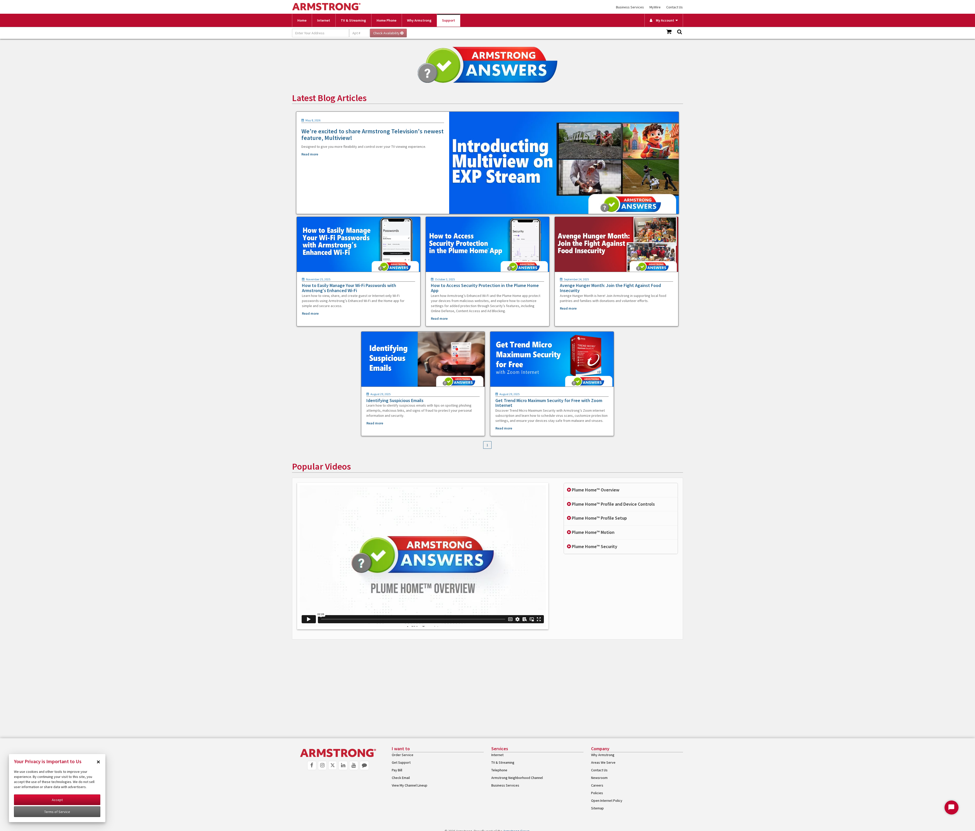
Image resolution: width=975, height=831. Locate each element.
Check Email (401, 777)
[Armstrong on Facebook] (311, 765)
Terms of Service (57, 811)
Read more (309, 154)
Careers (597, 785)
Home (301, 20)
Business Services (630, 7)
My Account (664, 20)
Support (448, 20)
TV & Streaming (353, 20)
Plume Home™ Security (594, 546)
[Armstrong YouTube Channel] (353, 765)
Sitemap (597, 808)
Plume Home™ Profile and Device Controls (613, 504)
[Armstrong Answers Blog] (364, 765)
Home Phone (386, 20)
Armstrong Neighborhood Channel (517, 777)
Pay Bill (397, 770)
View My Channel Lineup (409, 785)
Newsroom (599, 777)
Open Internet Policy (606, 800)
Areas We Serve (603, 762)
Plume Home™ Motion (592, 532)
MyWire (655, 7)
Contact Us (674, 7)
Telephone (499, 770)
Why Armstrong (419, 20)
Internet (323, 20)
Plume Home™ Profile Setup (599, 518)
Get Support (401, 762)
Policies (597, 793)
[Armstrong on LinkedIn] (343, 765)
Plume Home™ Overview (595, 490)
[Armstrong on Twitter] (332, 765)
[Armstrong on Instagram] (322, 765)
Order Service (402, 755)
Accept (57, 799)
